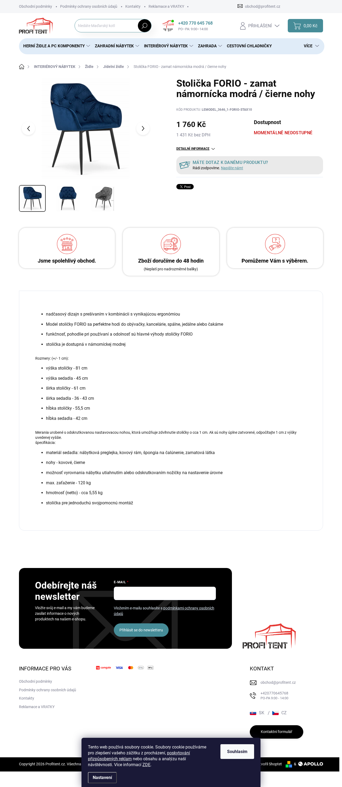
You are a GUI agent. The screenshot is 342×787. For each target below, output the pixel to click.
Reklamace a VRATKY (166, 6)
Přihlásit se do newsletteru (141, 630)
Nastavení (102, 777)
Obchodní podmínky (35, 6)
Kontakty (133, 6)
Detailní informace (192, 149)
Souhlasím (237, 751)
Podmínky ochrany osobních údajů (88, 6)
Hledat (144, 26)
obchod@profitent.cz (278, 682)
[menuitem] (55, 46)
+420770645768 (274, 695)
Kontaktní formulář (276, 732)
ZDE (146, 764)
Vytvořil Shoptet (268, 764)
